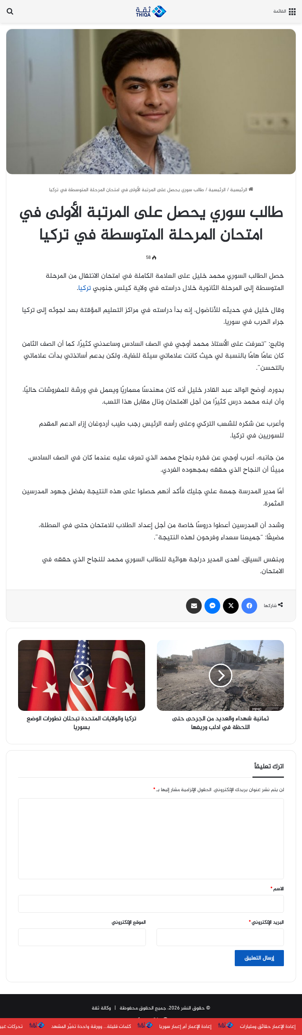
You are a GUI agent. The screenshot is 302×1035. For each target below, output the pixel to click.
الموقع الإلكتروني (129, 922)
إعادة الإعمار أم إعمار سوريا (185, 1026)
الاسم (277, 889)
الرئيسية (239, 190)
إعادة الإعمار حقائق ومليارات (268, 1026)
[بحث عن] (10, 14)
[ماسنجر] (212, 606)
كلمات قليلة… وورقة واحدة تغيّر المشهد (91, 1026)
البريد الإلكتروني (266, 922)
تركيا (84, 288)
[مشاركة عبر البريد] (194, 606)
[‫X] (231, 606)
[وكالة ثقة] (151, 11)
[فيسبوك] (249, 606)
